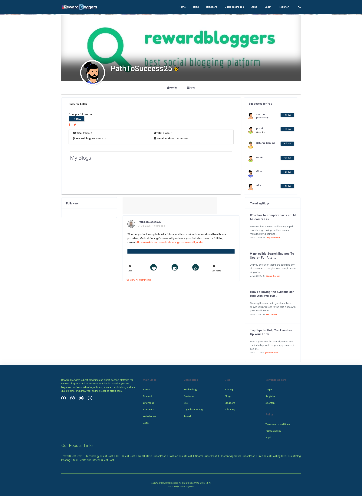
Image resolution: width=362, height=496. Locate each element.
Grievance (148, 403)
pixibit (260, 128)
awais (259, 157)
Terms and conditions (277, 424)
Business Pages (234, 6)
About (146, 389)
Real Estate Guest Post (152, 456)
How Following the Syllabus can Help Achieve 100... (272, 294)
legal (268, 437)
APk (258, 185)
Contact (147, 396)
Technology (190, 389)
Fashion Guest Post (180, 456)
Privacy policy (273, 431)
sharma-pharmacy (262, 116)
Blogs (228, 396)
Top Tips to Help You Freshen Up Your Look (271, 332)
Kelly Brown (271, 314)
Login (268, 6)
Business (189, 396)
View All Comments (140, 279)
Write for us (149, 416)
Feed (192, 87)
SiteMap (270, 403)
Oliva (259, 171)
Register (284, 6)
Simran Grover (273, 276)
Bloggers (211, 6)
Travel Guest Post (71, 456)
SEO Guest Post (125, 456)
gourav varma (271, 352)
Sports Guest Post (206, 456)
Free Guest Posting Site (272, 456)
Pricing (229, 389)
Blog (196, 6)
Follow (76, 119)
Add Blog (230, 409)
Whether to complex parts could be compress (273, 217)
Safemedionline (263, 143)
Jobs (254, 6)
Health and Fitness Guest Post (96, 460)
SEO (186, 403)
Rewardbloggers (169, 483)
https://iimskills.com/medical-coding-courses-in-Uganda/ (169, 242)
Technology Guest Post (99, 456)
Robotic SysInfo (187, 487)
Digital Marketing (193, 409)
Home (182, 6)
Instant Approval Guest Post (238, 456)
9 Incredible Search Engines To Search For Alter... (272, 255)
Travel (187, 416)
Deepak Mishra (273, 237)
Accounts (148, 409)
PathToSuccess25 (149, 221)
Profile (173, 87)
